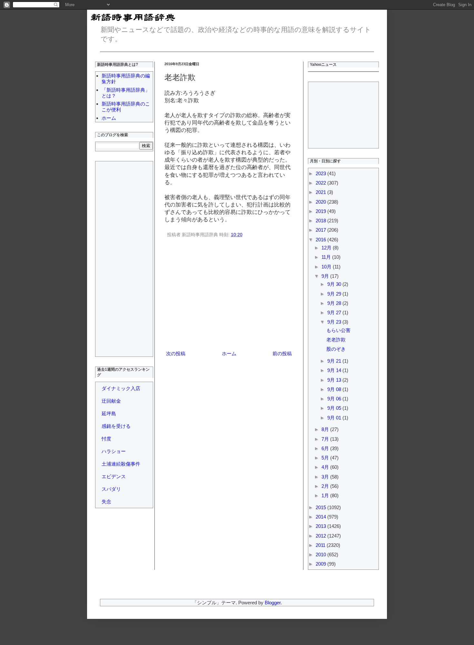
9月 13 (334, 380)
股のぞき (336, 349)
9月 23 (334, 322)
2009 (321, 564)
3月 (325, 476)
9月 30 (334, 284)
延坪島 (109, 413)
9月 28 (334, 303)
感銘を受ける (116, 426)
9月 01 (334, 417)
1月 (325, 495)
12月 (327, 247)
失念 (106, 501)
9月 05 (334, 408)
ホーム (229, 353)
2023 (321, 173)
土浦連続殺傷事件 (121, 464)
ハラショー (114, 451)
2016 (321, 239)
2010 (321, 554)
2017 (321, 230)
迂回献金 (111, 401)
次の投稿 (175, 353)
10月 (327, 266)
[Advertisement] (229, 295)
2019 (321, 211)
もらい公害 (338, 330)
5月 (325, 457)
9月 (325, 276)
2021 (321, 192)
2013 (321, 526)
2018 (321, 220)
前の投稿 (282, 353)
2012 (321, 536)
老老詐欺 (336, 339)
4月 (325, 467)
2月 (325, 486)
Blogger (273, 602)
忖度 (106, 438)
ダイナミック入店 (121, 388)
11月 (326, 257)
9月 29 (334, 294)
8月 (325, 429)
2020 (321, 202)
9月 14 (334, 370)
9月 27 (334, 312)
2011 (321, 545)
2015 (321, 507)
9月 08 (334, 389)
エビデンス (114, 476)
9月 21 (334, 361)
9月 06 (334, 398)
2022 (321, 183)
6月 (325, 448)
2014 (321, 516)
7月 (325, 439)
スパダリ (111, 489)
